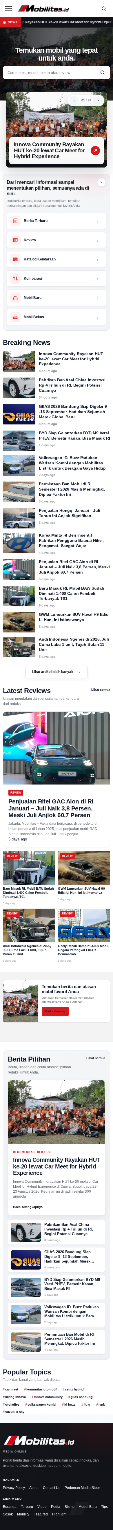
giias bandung (82, 1397)
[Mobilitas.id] (55, 8)
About (34, 1488)
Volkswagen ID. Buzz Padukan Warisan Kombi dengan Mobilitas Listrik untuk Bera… (71, 1312)
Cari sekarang (55, 1011)
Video (42, 1506)
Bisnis (69, 1506)
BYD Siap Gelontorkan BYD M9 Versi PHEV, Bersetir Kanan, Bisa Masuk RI (74, 435)
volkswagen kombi (42, 1404)
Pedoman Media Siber (82, 1488)
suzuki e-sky (14, 1411)
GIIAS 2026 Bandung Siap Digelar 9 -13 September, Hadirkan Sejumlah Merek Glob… (67, 1259)
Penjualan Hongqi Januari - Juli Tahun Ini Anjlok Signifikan (69, 513)
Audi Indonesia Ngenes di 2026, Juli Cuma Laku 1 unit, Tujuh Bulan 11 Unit (74, 644)
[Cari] (103, 8)
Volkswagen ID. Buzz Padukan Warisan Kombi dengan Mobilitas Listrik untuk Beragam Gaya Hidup (72, 462)
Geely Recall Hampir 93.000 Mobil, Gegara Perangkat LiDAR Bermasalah (83, 950)
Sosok (8, 1514)
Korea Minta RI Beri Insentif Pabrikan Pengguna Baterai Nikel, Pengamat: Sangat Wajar (71, 540)
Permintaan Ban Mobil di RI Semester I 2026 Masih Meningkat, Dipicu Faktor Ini (72, 489)
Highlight (59, 1514)
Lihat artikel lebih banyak (56, 671)
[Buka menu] (8, 8)
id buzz (70, 1404)
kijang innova (15, 1397)
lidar (87, 1404)
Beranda (10, 1506)
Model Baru (88, 1506)
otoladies (12, 1404)
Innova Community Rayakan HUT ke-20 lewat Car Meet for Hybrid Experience (49, 150)
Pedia (55, 1506)
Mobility (23, 1514)
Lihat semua (100, 689)
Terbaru (27, 1506)
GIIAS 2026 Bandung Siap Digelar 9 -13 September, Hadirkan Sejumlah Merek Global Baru (73, 411)
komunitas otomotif (41, 1389)
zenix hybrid (74, 1389)
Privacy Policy (14, 1488)
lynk (102, 1404)
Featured (41, 1514)
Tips (104, 1506)
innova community (48, 1397)
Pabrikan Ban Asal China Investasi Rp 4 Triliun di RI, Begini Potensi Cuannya (72, 385)
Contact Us (51, 1488)
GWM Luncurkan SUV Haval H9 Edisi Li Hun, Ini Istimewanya (74, 617)
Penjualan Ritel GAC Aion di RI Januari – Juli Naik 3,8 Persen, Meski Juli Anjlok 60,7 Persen (74, 566)
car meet (11, 1389)
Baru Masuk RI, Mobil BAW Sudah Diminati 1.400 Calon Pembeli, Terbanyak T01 (71, 593)
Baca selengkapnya (31, 1207)
